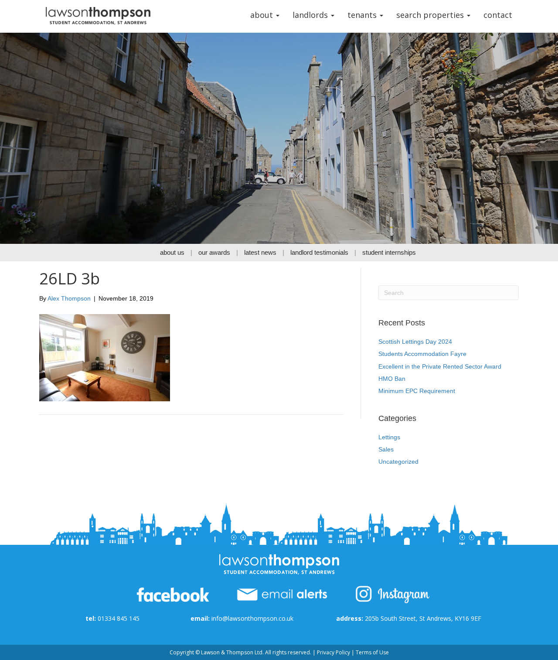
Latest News (260, 252)
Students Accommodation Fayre (422, 353)
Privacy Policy (333, 652)
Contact (497, 15)
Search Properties (431, 15)
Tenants (363, 15)
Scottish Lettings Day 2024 (415, 341)
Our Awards (214, 252)
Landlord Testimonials (319, 252)
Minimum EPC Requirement (416, 390)
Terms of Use (372, 652)
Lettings (389, 437)
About (262, 15)
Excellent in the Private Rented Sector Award (439, 366)
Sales (386, 449)
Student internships (389, 252)
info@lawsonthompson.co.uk (252, 618)
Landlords (311, 15)
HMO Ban (391, 378)
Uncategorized (398, 461)
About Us (172, 252)
